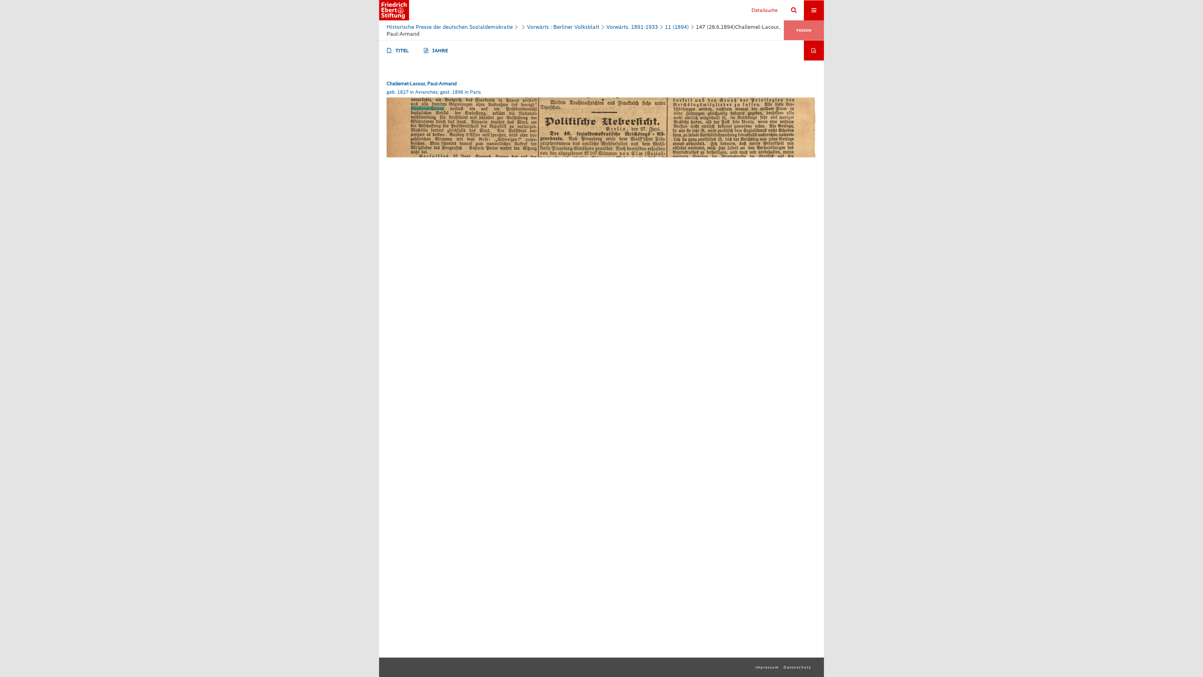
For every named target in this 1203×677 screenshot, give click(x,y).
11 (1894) (677, 27)
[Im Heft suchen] (814, 50)
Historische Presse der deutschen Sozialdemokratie (450, 27)
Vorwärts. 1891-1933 (632, 27)
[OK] (794, 10)
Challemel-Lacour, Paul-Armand (422, 84)
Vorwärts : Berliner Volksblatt (563, 27)
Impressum (767, 667)
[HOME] (394, 10)
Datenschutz (797, 667)
